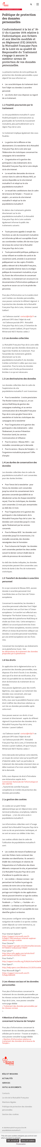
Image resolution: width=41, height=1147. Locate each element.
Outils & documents (11, 1087)
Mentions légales (9, 1102)
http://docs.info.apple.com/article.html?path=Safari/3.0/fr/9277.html (18, 954)
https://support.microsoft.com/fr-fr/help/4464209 (16, 974)
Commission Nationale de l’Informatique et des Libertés (20, 783)
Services (6, 1083)
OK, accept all (12, 1141)
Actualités (7, 1078)
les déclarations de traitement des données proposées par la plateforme (20, 653)
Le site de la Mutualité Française (15, 1097)
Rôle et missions (10, 1074)
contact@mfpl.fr (27, 316)
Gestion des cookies (10, 1114)
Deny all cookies (28, 1141)
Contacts (6, 1093)
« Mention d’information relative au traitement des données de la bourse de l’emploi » (18, 1041)
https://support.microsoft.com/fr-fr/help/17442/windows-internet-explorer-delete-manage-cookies (19, 938)
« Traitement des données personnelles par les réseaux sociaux (19, 1007)
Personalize (21, 1144)
